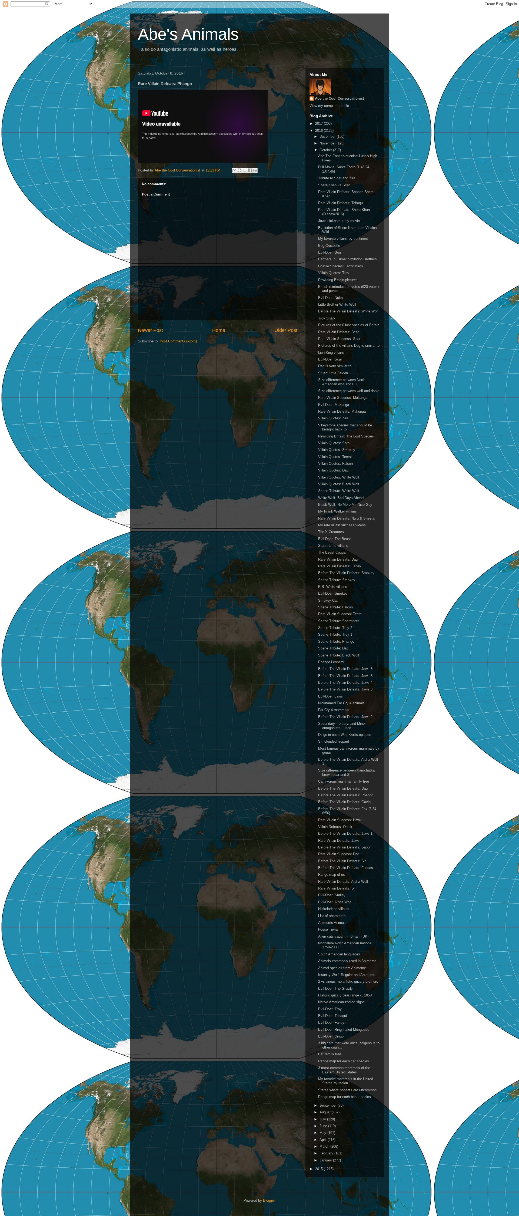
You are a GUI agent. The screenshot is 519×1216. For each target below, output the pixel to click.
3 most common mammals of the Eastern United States (344, 1070)
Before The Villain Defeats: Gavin (344, 802)
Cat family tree (329, 1054)
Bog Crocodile (329, 246)
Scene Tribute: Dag (333, 648)
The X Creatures (331, 532)
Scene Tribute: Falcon (335, 607)
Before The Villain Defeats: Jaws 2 (345, 717)
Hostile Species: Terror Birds (340, 266)
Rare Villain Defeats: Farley (339, 566)
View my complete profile (329, 106)
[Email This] (234, 170)
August (326, 1112)
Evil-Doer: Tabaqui (332, 1016)
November (328, 143)
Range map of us (331, 875)
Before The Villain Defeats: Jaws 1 (345, 833)
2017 (319, 124)
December (328, 136)
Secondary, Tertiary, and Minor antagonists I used (342, 726)
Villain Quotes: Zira (333, 418)
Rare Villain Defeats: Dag (338, 559)
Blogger (269, 1200)
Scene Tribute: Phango (336, 641)
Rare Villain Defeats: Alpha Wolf (343, 882)
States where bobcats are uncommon (347, 1090)
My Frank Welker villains (337, 511)
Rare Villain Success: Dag (338, 854)
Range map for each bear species (344, 1097)
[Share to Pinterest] (255, 170)
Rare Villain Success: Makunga (342, 398)
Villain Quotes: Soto (334, 443)
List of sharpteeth (331, 916)
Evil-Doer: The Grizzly (335, 988)
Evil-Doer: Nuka (330, 298)
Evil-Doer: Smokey (333, 593)
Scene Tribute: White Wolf (338, 491)
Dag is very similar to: (335, 366)
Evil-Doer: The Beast (334, 539)
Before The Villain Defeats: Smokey (346, 573)
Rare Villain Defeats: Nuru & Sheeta (346, 518)
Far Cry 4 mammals (333, 710)
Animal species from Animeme (342, 968)
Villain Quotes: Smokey (336, 450)
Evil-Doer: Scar (330, 359)
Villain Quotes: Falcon (335, 464)
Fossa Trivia (328, 929)
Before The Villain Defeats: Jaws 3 (345, 689)
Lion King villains (331, 353)
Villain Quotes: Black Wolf (338, 484)
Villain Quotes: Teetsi (335, 457)
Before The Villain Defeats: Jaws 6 (345, 669)
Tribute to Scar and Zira (336, 178)
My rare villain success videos (342, 525)
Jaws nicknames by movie (339, 221)
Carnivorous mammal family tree (343, 781)
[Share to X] (244, 170)
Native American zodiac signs (341, 1002)
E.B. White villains (332, 587)
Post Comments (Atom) (178, 341)
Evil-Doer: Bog (329, 252)
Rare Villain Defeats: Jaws (339, 840)
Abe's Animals (188, 34)
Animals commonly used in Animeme (347, 961)
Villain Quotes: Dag (333, 470)
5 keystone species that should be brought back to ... (345, 427)
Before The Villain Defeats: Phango (345, 795)
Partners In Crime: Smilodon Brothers (347, 259)
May (323, 1133)
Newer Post (150, 330)
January (326, 1160)
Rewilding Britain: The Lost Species (346, 436)
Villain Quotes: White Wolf (338, 477)
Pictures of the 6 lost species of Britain (348, 325)
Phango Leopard (331, 662)
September (329, 1105)
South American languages (339, 954)
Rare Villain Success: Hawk (340, 820)
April (324, 1140)
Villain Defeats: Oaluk (335, 827)
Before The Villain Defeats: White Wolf (348, 311)
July (323, 1119)
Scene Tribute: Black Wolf (338, 655)
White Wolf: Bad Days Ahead (341, 498)
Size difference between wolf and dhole (348, 391)
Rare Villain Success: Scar (339, 339)
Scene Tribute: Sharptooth (338, 621)
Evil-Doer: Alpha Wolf (334, 902)
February (327, 1153)
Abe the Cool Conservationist (339, 98)
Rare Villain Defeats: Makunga (342, 411)
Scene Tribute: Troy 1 (335, 634)
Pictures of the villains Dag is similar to (349, 345)
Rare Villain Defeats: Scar (338, 332)
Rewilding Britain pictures (338, 280)
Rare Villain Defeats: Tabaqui (341, 203)
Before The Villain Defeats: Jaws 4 (345, 683)
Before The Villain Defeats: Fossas (345, 868)
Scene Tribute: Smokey (336, 580)
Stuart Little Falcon (333, 373)
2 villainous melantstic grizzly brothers (348, 981)
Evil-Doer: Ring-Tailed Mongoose (343, 1030)
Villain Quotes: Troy (333, 273)
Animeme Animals (332, 923)
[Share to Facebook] (249, 170)
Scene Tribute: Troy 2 (335, 628)
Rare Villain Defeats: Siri (337, 888)
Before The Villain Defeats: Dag (343, 788)
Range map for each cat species (343, 1061)
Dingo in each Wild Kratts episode (344, 735)
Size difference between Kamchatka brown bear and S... (346, 772)
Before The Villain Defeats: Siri (342, 861)
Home (218, 330)
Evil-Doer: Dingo (331, 1036)
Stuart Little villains (333, 546)
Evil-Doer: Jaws (330, 696)
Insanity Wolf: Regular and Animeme (346, 975)
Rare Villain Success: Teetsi (340, 614)
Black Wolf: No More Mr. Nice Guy (345, 505)
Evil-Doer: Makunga (333, 405)
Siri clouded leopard (333, 741)
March (325, 1146)
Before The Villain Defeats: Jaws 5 (345, 676)
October (326, 150)
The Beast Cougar (332, 552)
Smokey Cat (328, 600)
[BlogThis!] (239, 170)
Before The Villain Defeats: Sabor (344, 847)
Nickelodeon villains (333, 909)
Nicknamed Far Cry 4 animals (341, 703)
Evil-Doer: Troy (330, 1009)
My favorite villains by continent (343, 239)
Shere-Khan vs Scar (334, 185)
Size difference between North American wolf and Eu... (341, 382)
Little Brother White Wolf (337, 304)
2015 (319, 1169)
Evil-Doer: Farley (331, 1022)
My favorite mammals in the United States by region (345, 1081)
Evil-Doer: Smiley (331, 895)
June (324, 1126)
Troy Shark (326, 318)
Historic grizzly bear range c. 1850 (345, 995)
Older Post (285, 330)
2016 (319, 131)
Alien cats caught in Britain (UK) (343, 936)
